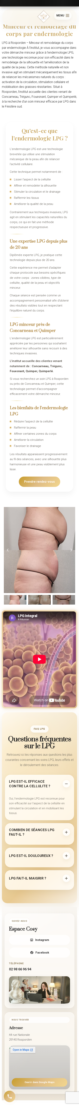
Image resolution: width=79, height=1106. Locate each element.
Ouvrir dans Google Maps (39, 1082)
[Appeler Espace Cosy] (9, 1096)
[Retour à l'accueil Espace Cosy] (44, 17)
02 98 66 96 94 (20, 969)
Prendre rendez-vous (39, 481)
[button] (8, 550)
